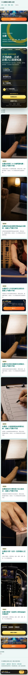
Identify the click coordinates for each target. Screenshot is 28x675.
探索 (2, 5)
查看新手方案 (14, 101)
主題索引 (3, 664)
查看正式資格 (14, 632)
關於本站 (14, 664)
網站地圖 (19, 664)
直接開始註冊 (14, 96)
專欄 (9, 5)
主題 (6, 5)
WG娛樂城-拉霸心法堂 (8, 2)
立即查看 (21, 671)
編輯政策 (9, 664)
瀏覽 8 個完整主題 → (7, 44)
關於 (12, 5)
